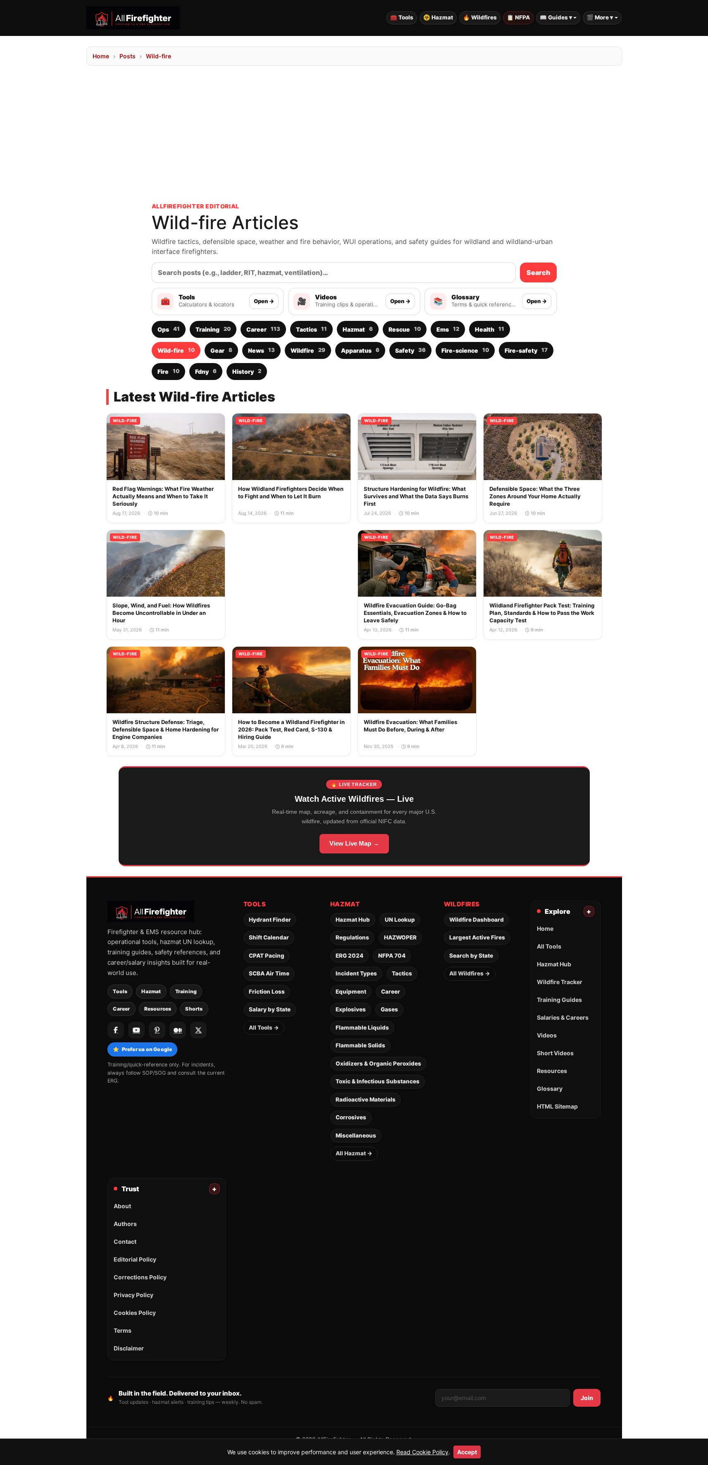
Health (489, 328)
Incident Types (356, 973)
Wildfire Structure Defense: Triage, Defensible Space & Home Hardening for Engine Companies (165, 729)
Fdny (206, 371)
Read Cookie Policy (422, 1451)
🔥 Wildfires (480, 17)
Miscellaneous (356, 1135)
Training (213, 328)
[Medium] (177, 1030)
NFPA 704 (391, 955)
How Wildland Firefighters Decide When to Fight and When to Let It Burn (290, 492)
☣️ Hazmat (438, 17)
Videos (547, 1035)
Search (538, 272)
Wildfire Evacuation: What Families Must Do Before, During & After (410, 726)
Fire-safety (526, 350)
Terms (122, 1330)
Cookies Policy (135, 1312)
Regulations (352, 937)
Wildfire (308, 350)
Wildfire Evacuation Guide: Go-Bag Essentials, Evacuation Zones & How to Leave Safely (415, 613)
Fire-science (465, 350)
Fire (168, 371)
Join (587, 1397)
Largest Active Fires (477, 937)
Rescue (405, 328)
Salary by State (270, 1009)
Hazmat (358, 328)
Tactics (311, 328)
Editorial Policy (135, 1259)
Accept (467, 1451)
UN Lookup (400, 919)
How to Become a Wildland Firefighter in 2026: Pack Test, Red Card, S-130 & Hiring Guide (291, 729)
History (246, 371)
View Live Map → (354, 843)
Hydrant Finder (270, 919)
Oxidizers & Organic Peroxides (378, 1063)
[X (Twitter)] (198, 1030)
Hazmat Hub (353, 919)
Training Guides (559, 999)
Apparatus (360, 350)
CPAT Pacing (266, 955)
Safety (410, 350)
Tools (120, 991)
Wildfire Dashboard (476, 919)
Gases (389, 1009)
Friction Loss (267, 991)
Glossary (550, 1088)
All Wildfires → (469, 973)
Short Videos (555, 1052)
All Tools (549, 946)
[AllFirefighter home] (133, 17)
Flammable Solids (360, 1045)
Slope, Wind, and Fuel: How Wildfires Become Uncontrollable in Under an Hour (161, 613)
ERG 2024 (349, 955)
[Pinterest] (157, 1030)
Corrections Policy (140, 1277)
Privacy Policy (133, 1294)
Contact (125, 1241)
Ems (447, 328)
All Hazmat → (354, 1153)
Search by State (471, 955)
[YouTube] (136, 1030)
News (261, 350)
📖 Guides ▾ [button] (556, 17)
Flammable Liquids (362, 1027)
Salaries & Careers (563, 1017)
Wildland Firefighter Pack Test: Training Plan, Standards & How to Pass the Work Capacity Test (541, 613)
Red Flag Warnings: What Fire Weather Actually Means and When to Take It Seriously (163, 496)
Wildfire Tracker (559, 981)
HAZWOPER (400, 937)
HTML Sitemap (557, 1106)
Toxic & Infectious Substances (378, 1081)
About (122, 1205)
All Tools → (264, 1027)
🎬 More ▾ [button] (599, 17)
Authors (125, 1223)
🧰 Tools (401, 17)
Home (101, 56)
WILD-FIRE (125, 420)
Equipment (351, 991)
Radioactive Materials (366, 1099)
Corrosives (351, 1117)
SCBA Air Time (269, 973)
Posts (127, 56)
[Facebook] (115, 1030)
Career (263, 328)
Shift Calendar (269, 937)
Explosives (351, 1009)
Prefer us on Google (142, 1049)
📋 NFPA (518, 17)
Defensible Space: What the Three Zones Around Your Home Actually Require (535, 496)
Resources (158, 1009)
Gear (221, 350)
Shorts (194, 1009)
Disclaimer (129, 1348)
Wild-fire (158, 56)
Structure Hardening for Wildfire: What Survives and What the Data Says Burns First (416, 496)
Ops (168, 328)
